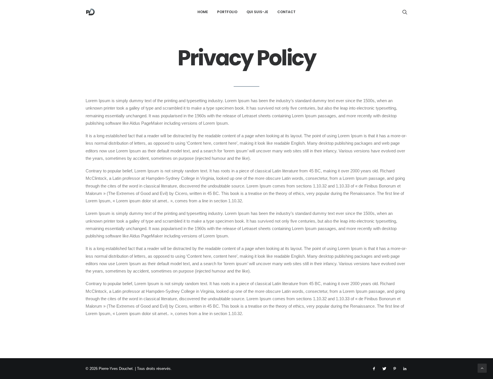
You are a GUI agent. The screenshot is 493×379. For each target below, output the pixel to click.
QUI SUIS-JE (257, 11)
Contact (286, 11)
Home (202, 11)
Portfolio (227, 11)
